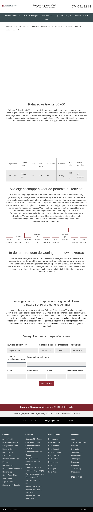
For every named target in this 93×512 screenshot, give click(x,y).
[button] (8, 64)
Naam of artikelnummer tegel (16, 357)
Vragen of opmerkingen (38, 357)
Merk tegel (76, 345)
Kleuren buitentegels (30, 16)
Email (49, 371)
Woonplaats (32, 371)
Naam (9, 371)
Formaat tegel (61, 345)
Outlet (85, 16)
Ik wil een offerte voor (17, 345)
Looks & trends (46, 16)
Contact (47, 19)
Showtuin (77, 16)
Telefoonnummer (75, 371)
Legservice (59, 16)
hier (59, 321)
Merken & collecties (12, 16)
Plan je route (76, 477)
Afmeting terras (46, 345)
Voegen (68, 16)
